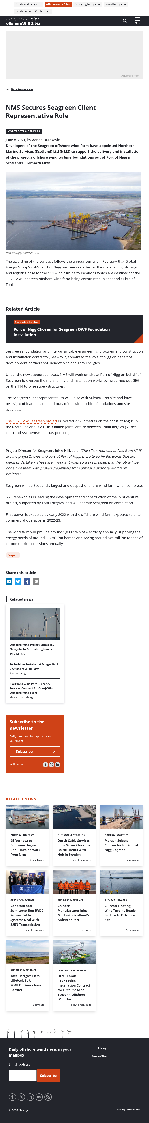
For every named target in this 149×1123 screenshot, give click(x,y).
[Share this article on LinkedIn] (9, 581)
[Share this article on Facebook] (27, 581)
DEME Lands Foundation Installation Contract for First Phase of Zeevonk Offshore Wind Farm (74, 987)
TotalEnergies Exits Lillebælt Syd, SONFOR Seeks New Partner (25, 983)
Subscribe (24, 751)
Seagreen (13, 555)
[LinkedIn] (57, 764)
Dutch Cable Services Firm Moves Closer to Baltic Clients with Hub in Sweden (74, 847)
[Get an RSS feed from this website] (48, 1097)
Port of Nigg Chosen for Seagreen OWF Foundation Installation (62, 332)
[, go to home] (23, 21)
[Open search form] (124, 21)
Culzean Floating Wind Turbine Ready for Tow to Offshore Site (120, 913)
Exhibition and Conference (33, 11)
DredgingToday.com (88, 4)
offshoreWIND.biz (58, 4)
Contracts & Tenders (24, 131)
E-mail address (19, 1064)
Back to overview (22, 89)
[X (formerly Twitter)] (51, 764)
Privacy (102, 1048)
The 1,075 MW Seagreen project (31, 421)
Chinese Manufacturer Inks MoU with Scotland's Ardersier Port (73, 913)
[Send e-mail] (39, 1097)
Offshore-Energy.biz (29, 4)
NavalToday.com (116, 4)
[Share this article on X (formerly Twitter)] (18, 581)
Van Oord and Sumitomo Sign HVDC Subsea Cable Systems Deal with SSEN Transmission (26, 915)
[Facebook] (45, 764)
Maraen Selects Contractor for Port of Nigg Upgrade (121, 845)
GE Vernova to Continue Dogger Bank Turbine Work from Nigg (25, 847)
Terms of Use (99, 1056)
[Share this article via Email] (36, 581)
